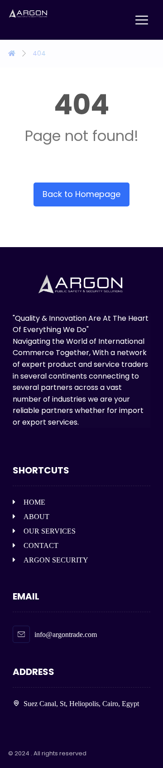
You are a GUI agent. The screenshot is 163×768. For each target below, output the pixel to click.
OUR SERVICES (50, 531)
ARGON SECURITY (56, 560)
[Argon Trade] (28, 13)
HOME (34, 502)
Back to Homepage (81, 194)
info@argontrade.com (65, 634)
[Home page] (11, 53)
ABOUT (36, 516)
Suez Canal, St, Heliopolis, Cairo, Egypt (81, 703)
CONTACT (41, 545)
